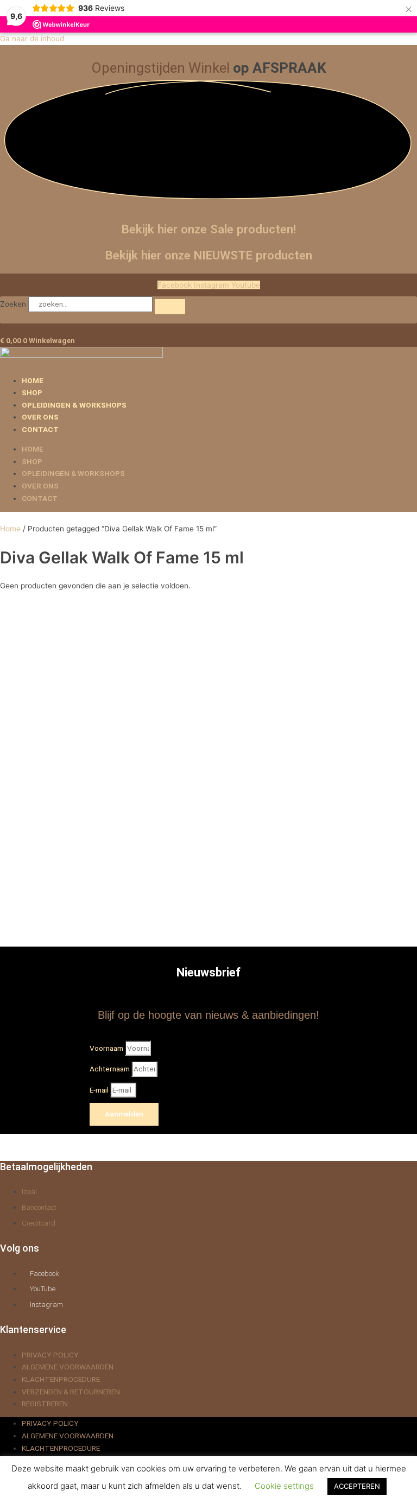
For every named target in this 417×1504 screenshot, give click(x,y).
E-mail (100, 1090)
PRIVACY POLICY (50, 1354)
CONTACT (40, 429)
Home (10, 528)
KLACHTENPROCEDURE (61, 1379)
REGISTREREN (45, 1403)
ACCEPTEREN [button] (357, 1486)
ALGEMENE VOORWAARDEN (67, 1366)
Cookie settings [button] (284, 1486)
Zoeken (13, 304)
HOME (32, 380)
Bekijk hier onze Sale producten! (209, 229)
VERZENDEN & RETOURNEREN (71, 1391)
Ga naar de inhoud (32, 38)
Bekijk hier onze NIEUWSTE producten (208, 255)
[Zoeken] (170, 306)
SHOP (32, 392)
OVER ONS (40, 417)
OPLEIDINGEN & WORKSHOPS (74, 405)
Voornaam (107, 1048)
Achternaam (110, 1068)
